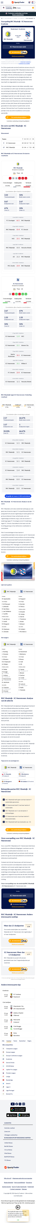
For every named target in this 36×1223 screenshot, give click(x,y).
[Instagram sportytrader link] (23, 1104)
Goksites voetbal (9, 1128)
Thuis (18, 173)
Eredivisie (21, 18)
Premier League (10, 1073)
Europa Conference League (14, 1055)
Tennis (15, 1041)
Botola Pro (9, 1094)
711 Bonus (7, 1160)
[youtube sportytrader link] (13, 1104)
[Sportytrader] (2, 18)
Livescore (7, 1131)
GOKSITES (7, 1123)
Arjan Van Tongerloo (26, 61)
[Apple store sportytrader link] (12, 1115)
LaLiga (8, 1076)
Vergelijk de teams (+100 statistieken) (18, 496)
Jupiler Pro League (11, 1069)
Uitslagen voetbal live (10, 1135)
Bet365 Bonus (8, 1146)
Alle (14, 173)
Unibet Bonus (8, 1143)
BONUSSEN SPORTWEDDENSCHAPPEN (17, 1138)
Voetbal (15, 18)
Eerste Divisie (10, 1062)
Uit (22, 173)
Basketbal (22, 1041)
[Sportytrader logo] (18, 1167)
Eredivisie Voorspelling (24, 63)
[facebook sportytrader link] (16, 1104)
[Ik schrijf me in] (29, 2)
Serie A (8, 1083)
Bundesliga (9, 1080)
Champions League (11, 1048)
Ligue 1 (8, 1087)
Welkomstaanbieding (18, 56)
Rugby (29, 1041)
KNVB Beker (10, 1066)
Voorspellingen (8, 18)
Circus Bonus (8, 1150)
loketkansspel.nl (30, 1203)
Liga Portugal (10, 1090)
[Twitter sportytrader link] (20, 1104)
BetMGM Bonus (9, 1156)
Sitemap (24, 1189)
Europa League (10, 1052)
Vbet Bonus (7, 1153)
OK (18, 1220)
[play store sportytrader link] (24, 1115)
